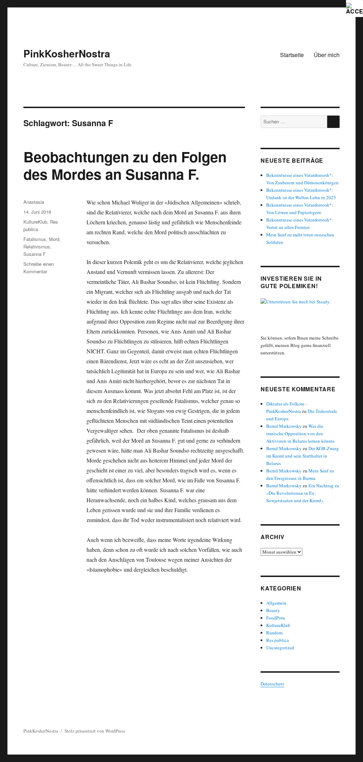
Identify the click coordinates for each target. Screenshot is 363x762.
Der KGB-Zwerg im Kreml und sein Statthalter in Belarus (302, 455)
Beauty (273, 610)
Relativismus (36, 246)
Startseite (292, 55)
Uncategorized (280, 647)
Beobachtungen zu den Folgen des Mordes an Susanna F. (125, 165)
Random (274, 632)
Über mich (327, 55)
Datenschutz (272, 683)
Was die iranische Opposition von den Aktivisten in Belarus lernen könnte (300, 433)
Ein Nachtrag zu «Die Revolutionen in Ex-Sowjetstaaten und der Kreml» (302, 493)
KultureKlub (35, 221)
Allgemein (276, 603)
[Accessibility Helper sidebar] (354, 8)
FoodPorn (275, 618)
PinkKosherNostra (66, 53)
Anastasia (33, 201)
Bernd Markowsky (284, 426)
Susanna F (34, 254)
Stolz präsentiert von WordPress (95, 731)
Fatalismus (34, 239)
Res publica (277, 640)
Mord (54, 239)
